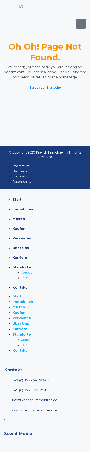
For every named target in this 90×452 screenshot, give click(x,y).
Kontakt (20, 287)
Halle (24, 278)
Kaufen (19, 229)
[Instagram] (20, 444)
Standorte (22, 267)
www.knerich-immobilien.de (34, 410)
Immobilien (23, 209)
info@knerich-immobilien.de (34, 400)
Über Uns (21, 248)
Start (17, 200)
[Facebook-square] (8, 444)
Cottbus (26, 273)
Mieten (19, 219)
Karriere (20, 258)
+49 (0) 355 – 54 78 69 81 (31, 380)
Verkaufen (22, 238)
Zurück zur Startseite (45, 87)
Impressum (21, 166)
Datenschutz (22, 171)
